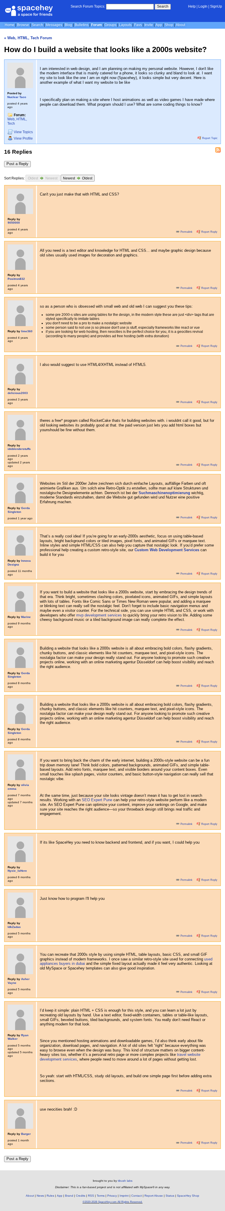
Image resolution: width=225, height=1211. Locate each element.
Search (162, 6)
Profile (23, 138)
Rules (50, 1195)
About (180, 25)
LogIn (202, 6)
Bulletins (81, 25)
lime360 (27, 331)
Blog (68, 25)
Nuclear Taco (16, 97)
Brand (69, 1195)
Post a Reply (17, 164)
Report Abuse (153, 1195)
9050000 (14, 222)
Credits (80, 1195)
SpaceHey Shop (188, 1195)
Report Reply (208, 231)
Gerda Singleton (19, 509)
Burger (26, 1133)
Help (192, 6)
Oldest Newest (42, 178)
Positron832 (16, 278)
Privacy (112, 1195)
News (40, 1195)
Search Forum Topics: (88, 6)
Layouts (125, 25)
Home (9, 25)
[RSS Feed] (218, 150)
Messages (54, 25)
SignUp (216, 6)
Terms (101, 1195)
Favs (138, 25)
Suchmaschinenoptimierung (164, 493)
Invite (148, 25)
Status (170, 1195)
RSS (91, 1195)
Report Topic (209, 138)
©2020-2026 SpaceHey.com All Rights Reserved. (113, 1201)
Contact (136, 1195)
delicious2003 (18, 393)
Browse (23, 25)
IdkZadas (14, 927)
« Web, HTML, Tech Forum (28, 38)
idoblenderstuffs (19, 449)
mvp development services (99, 615)
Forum (96, 25)
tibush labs (125, 1180)
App (159, 25)
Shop (169, 25)
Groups (110, 25)
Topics (23, 132)
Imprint (124, 1195)
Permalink (186, 231)
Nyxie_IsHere (17, 870)
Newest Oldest (78, 178)
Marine (26, 617)
